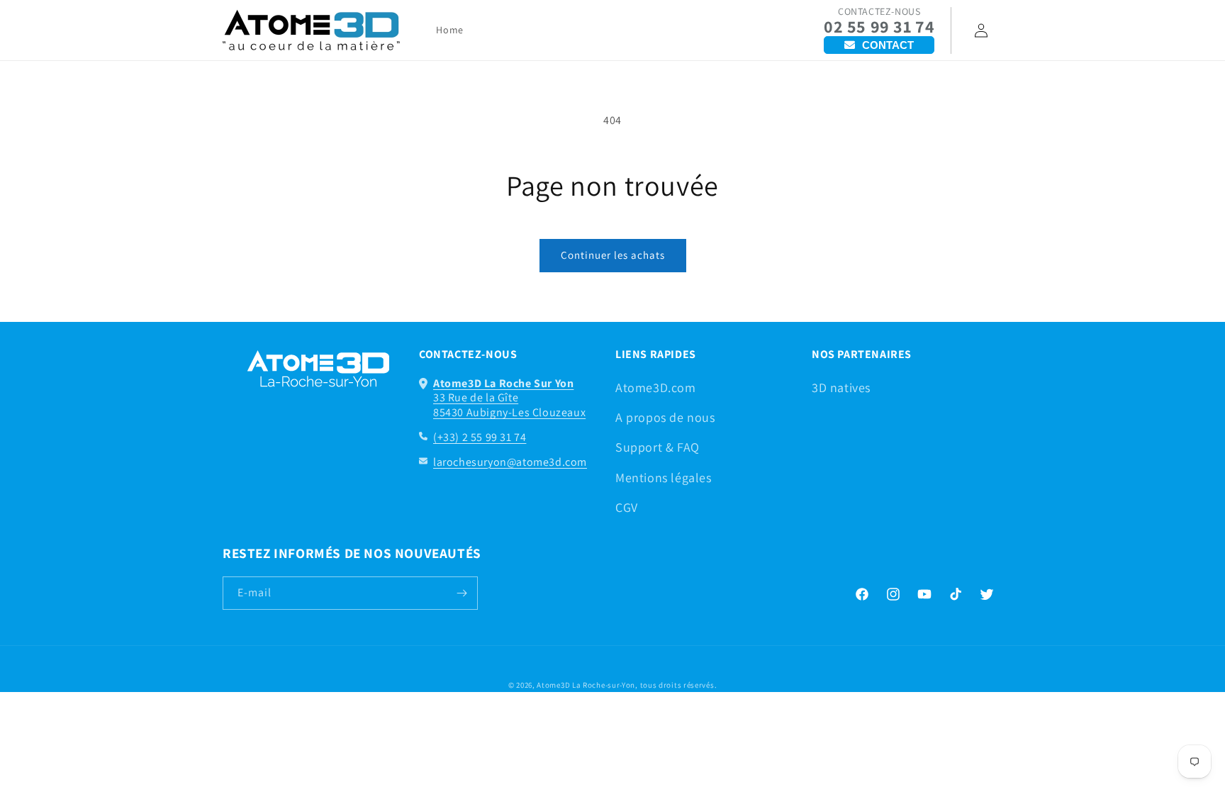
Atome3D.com (655, 387)
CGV (626, 507)
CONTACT (888, 45)
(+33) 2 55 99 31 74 (479, 437)
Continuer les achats (613, 255)
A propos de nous (665, 417)
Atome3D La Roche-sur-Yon (586, 685)
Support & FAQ (657, 447)
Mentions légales (663, 477)
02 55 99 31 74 (879, 26)
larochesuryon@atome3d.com (510, 461)
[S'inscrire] (461, 593)
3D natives (841, 387)
